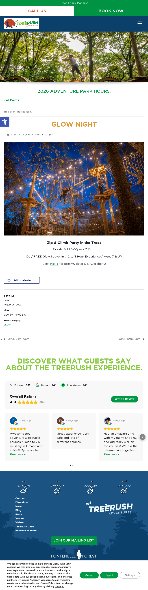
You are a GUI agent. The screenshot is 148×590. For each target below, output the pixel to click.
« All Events (11, 100)
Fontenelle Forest (26, 531)
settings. (59, 586)
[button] (4, 122)
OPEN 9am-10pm (18, 339)
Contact (20, 498)
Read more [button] (17, 454)
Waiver (19, 519)
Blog (18, 510)
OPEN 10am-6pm (130, 339)
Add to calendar (22, 280)
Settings (130, 575)
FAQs (18, 515)
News (18, 506)
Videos (19, 522)
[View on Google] (13, 420)
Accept (89, 575)
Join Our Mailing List (74, 540)
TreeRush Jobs (24, 527)
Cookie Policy (47, 583)
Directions (21, 502)
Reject (109, 575)
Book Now (111, 11)
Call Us (37, 11)
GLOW (7, 325)
